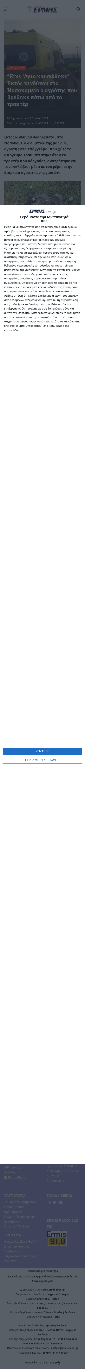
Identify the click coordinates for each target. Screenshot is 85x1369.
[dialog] (42, 684)
